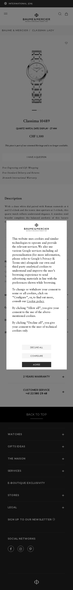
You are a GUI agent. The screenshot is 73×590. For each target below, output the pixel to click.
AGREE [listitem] (36, 364)
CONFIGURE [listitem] (36, 355)
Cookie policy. (35, 301)
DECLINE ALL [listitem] (36, 347)
